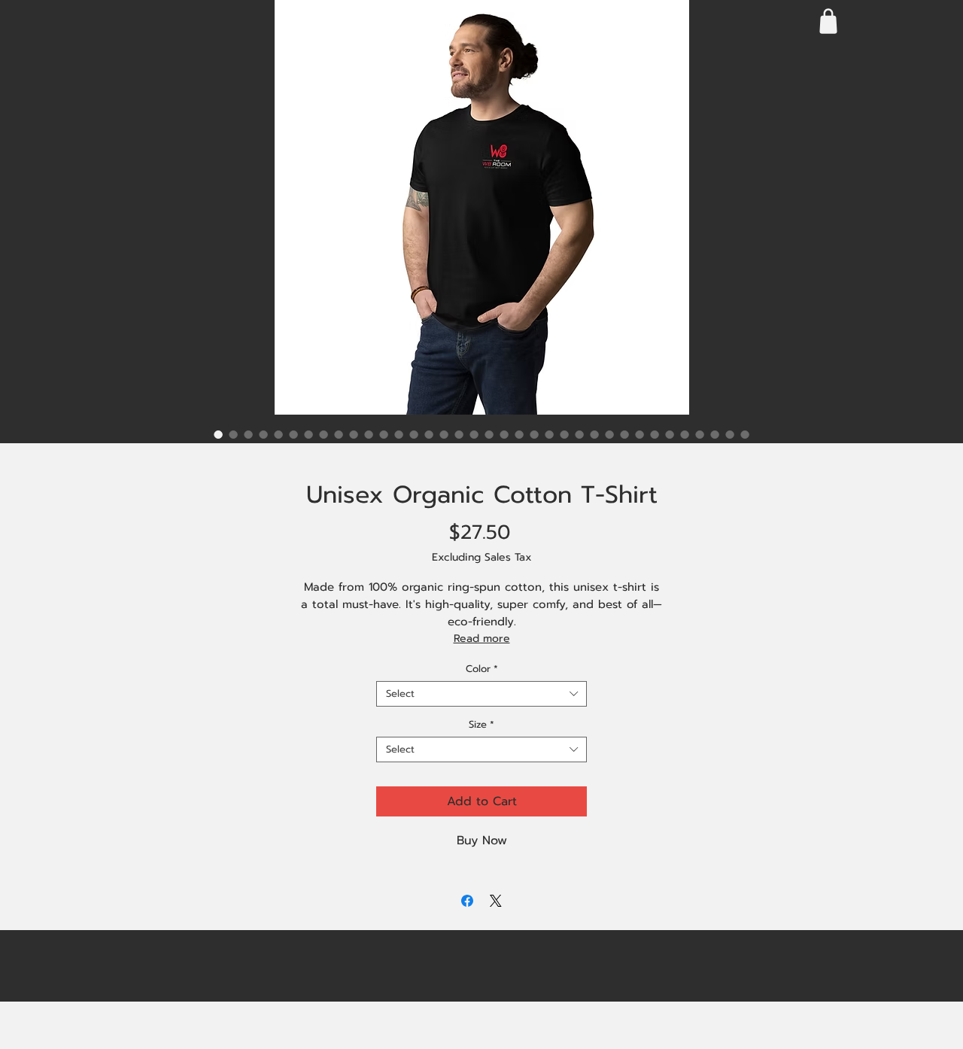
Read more (482, 638)
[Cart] (828, 20)
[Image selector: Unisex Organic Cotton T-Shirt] (218, 434)
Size (481, 725)
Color (482, 669)
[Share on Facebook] (467, 901)
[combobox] (481, 694)
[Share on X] (496, 901)
